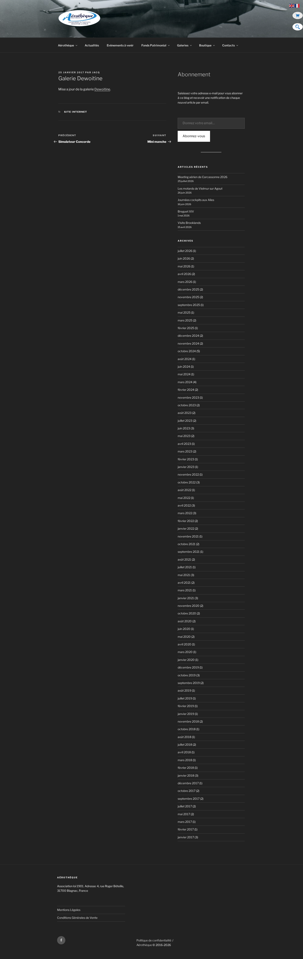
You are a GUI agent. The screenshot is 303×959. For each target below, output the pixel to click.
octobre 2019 (187, 675)
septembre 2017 (189, 798)
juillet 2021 (185, 567)
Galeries (182, 45)
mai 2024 (184, 374)
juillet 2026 (185, 251)
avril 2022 (184, 505)
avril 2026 (184, 274)
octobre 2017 (186, 790)
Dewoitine (102, 89)
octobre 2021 (186, 544)
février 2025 (186, 328)
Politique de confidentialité (153, 940)
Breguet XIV (186, 211)
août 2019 (184, 690)
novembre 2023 (188, 397)
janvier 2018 (186, 775)
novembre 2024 (188, 343)
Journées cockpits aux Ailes (196, 200)
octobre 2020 (187, 613)
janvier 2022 (186, 528)
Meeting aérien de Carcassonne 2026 (202, 177)
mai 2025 (184, 312)
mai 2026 (184, 266)
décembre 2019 (188, 667)
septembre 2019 (189, 683)
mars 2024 (185, 382)
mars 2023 (185, 451)
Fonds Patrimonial (153, 45)
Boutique (205, 45)
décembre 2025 (188, 289)
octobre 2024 (187, 351)
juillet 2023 (185, 420)
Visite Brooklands (189, 222)
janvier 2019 (186, 714)
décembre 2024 (188, 335)
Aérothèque (66, 45)
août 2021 (184, 559)
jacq (96, 72)
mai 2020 (184, 636)
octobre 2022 (187, 482)
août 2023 (184, 413)
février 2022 (186, 521)
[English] (292, 5)
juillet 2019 (185, 698)
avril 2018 (184, 752)
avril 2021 (184, 582)
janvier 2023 (186, 467)
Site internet (75, 111)
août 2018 (184, 737)
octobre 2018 (187, 729)
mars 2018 (185, 760)
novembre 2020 (188, 605)
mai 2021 (184, 575)
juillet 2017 (185, 806)
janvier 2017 (186, 837)
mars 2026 (185, 281)
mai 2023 (184, 436)
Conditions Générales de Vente (77, 917)
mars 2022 (185, 513)
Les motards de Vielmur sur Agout (200, 188)
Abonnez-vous (194, 136)
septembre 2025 (189, 305)
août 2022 (184, 490)
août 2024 (184, 359)
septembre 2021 (189, 551)
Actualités (92, 45)
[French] (297, 5)
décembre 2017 (188, 783)
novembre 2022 (188, 474)
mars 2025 (185, 320)
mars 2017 (185, 821)
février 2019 (186, 706)
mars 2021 (185, 590)
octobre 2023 (187, 405)
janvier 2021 (186, 598)
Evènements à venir (120, 45)
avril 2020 (184, 644)
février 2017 (186, 829)
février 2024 (186, 389)
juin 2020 (184, 629)
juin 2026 (184, 258)
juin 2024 (184, 366)
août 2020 (185, 621)
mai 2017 (184, 814)
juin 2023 (184, 428)
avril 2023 (184, 443)
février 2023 (186, 459)
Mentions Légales (68, 910)
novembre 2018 (188, 721)
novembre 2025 (188, 297)
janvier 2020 (186, 659)
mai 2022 (184, 498)
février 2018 (186, 767)
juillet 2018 (185, 744)
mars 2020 (185, 652)
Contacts (228, 45)
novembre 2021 (188, 536)
